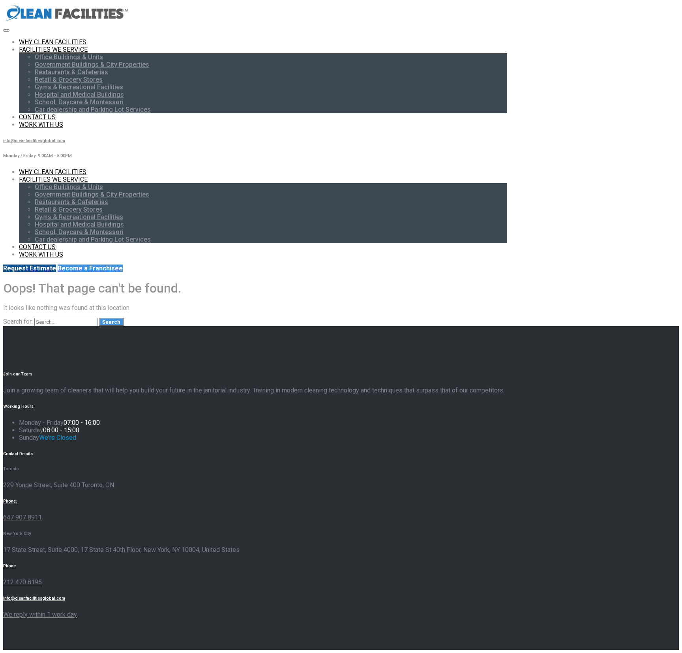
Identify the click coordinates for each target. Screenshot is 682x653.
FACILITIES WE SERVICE (53, 49)
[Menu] (6, 30)
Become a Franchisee (90, 268)
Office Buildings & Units (69, 57)
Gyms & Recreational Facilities (79, 87)
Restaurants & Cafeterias (71, 72)
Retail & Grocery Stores (69, 79)
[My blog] (67, 20)
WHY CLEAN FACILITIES (52, 42)
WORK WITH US (41, 124)
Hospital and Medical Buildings (79, 94)
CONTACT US (37, 117)
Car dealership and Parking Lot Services (93, 109)
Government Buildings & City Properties (92, 64)
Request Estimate (29, 268)
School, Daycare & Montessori (79, 102)
